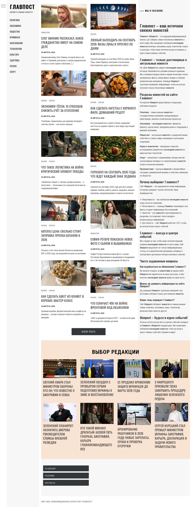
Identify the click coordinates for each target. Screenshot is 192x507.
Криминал (15, 37)
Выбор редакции (115, 352)
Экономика (15, 25)
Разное (13, 66)
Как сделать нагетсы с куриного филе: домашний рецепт (113, 110)
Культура (14, 54)
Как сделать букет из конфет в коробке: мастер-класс (62, 298)
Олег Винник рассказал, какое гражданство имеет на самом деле (62, 42)
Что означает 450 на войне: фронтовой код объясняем (110, 305)
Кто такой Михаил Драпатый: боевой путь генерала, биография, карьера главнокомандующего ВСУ (96, 438)
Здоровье (15, 60)
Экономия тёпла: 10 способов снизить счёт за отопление (62, 108)
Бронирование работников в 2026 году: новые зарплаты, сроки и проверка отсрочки (133, 437)
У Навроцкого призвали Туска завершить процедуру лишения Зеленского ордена (170, 390)
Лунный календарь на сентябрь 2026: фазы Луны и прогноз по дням (113, 44)
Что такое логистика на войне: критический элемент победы (62, 169)
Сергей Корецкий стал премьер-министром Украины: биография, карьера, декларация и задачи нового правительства (171, 436)
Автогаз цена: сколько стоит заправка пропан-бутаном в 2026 (61, 235)
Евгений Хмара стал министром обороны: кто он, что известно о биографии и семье (59, 388)
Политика (15, 20)
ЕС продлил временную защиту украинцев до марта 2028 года (134, 386)
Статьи (52, 101)
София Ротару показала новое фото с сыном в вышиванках (112, 241)
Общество (15, 31)
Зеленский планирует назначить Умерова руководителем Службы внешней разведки (58, 434)
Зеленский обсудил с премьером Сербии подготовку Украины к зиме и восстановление (97, 388)
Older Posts (88, 331)
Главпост (22, 7)
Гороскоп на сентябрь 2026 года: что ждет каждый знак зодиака (113, 174)
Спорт (13, 71)
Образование (16, 43)
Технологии (16, 48)
